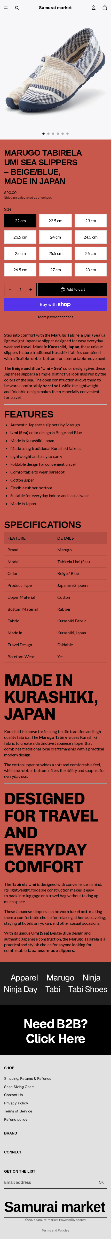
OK (101, 1182)
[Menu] (6, 8)
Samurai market (47, 1220)
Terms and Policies (55, 1230)
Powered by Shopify (72, 1220)
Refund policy (15, 1119)
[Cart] (104, 7)
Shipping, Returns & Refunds (27, 1078)
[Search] (17, 7)
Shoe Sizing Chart (19, 1086)
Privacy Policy (16, 1103)
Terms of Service (18, 1111)
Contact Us (13, 1095)
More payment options (55, 317)
